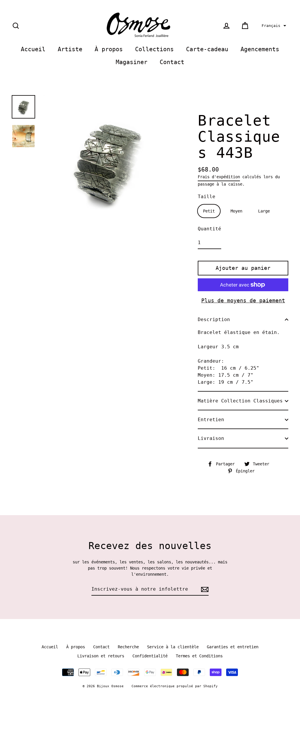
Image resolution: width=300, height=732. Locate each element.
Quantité (209, 229)
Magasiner (131, 62)
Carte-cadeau (207, 49)
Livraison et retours (100, 656)
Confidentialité (150, 656)
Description (214, 319)
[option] (23, 107)
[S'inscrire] (204, 589)
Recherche (128, 646)
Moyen (236, 211)
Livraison (211, 438)
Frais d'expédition (219, 176)
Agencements (260, 49)
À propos (109, 49)
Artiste (70, 49)
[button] (273, 26)
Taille (206, 196)
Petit (209, 211)
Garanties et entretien (232, 646)
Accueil (33, 49)
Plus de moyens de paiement (243, 300)
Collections (154, 49)
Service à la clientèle (173, 646)
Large (264, 211)
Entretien (211, 419)
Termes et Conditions (199, 656)
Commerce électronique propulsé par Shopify (175, 686)
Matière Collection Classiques (240, 401)
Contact (172, 62)
